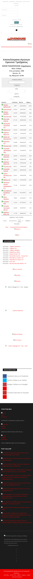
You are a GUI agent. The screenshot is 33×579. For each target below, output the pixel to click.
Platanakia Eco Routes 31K (16, 259)
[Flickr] (16, 555)
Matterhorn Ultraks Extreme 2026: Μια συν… (12, 431)
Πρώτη (5, 220)
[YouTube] (16, 558)
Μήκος (28, 102)
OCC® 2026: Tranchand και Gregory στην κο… (13, 420)
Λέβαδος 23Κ (6, 130)
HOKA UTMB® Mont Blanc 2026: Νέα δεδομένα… (13, 443)
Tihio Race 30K (7, 146)
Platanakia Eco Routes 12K (16, 258)
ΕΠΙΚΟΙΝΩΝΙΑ (19, 1)
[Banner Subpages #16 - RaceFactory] (17, 340)
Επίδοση (14, 102)
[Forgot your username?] (16, 7)
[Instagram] (5, 397)
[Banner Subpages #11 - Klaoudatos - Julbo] (17, 235)
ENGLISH (16, 3)
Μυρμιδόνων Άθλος (14, 252)
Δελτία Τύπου (13, 575)
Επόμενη (27, 220)
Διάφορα (24, 575)
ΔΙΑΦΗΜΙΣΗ (12, 1)
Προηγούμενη (12, 220)
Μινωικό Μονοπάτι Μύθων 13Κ (17, 263)
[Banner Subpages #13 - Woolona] (17, 281)
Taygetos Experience (14, 246)
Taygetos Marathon (14, 250)
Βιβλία (19, 575)
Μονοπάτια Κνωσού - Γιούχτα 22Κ (18, 256)
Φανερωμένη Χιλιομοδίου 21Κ (6, 125)
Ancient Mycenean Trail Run (7, 175)
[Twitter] (16, 552)
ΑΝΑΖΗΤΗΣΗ (5, 1)
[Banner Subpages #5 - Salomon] (17, 229)
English (28, 575)
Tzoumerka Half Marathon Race (7, 150)
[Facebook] (16, 549)
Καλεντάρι (6, 575)
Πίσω (6, 227)
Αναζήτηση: (16, 96)
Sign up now (20, 26)
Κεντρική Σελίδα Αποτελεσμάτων (19, 227)
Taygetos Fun (13, 248)
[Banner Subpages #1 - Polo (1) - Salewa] (30, 44)
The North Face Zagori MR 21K (6, 208)
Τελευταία (16, 224)
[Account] (16, 30)
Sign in (16, 22)
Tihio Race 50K (7, 116)
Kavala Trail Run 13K (14, 254)
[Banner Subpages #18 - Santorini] (17, 319)
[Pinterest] (5, 388)
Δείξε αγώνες (16, 91)
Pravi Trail (12, 261)
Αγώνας (4, 102)
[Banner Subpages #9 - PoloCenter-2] (17, 269)
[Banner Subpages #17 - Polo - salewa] (17, 275)
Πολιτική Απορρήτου (17, 577)
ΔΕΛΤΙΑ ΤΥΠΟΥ (26, 1)
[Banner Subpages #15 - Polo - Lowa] (17, 354)
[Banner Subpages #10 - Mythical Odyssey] (17, 334)
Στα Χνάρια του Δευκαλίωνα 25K (7, 192)
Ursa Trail (5, 159)
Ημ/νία (21, 102)
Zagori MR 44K (7, 109)
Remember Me (15, 20)
